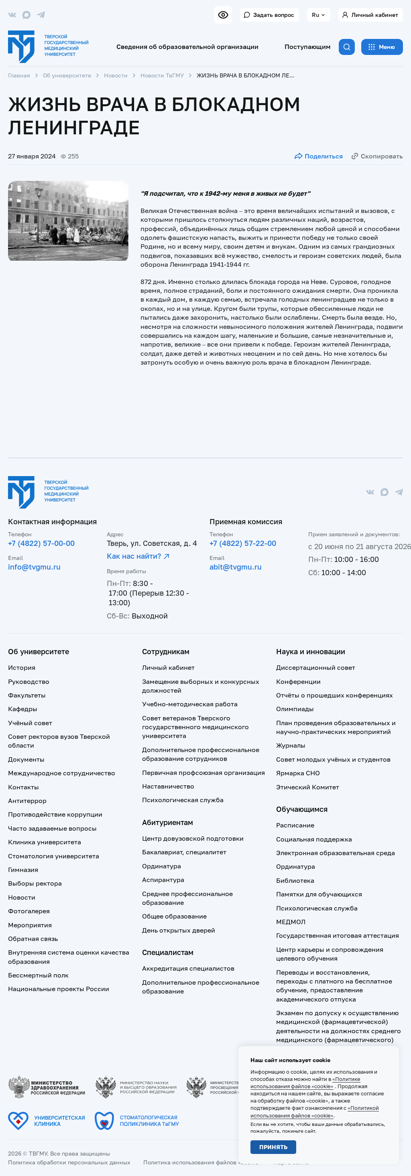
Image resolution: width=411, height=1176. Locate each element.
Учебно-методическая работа (190, 704)
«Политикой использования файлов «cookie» (314, 1111)
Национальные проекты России (58, 989)
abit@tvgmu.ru (236, 566)
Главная (19, 75)
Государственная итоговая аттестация (337, 935)
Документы (26, 759)
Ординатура (161, 866)
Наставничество (168, 786)
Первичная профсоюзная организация (203, 772)
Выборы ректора (35, 883)
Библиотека (295, 880)
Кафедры (22, 709)
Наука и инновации (310, 651)
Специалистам (167, 952)
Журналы (290, 745)
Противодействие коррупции (55, 814)
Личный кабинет (375, 14)
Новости (116, 75)
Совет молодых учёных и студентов (333, 759)
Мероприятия (30, 925)
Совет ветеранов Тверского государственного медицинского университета (195, 727)
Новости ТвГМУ (162, 75)
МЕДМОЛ (290, 922)
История (21, 667)
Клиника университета (44, 842)
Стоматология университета (53, 856)
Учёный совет (30, 723)
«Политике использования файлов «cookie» (305, 1082)
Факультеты (27, 695)
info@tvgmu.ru (34, 566)
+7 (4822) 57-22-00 (243, 543)
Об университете (67, 75)
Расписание (295, 825)
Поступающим (308, 47)
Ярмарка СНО (298, 773)
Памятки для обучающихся (319, 894)
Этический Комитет (307, 787)
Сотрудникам (165, 651)
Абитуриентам (167, 822)
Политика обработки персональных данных (69, 1162)
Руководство (28, 681)
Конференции (298, 681)
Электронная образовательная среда (335, 853)
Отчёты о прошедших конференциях (334, 695)
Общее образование (174, 916)
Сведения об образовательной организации (187, 47)
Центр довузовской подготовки (193, 838)
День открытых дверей (178, 930)
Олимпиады (295, 709)
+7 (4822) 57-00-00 (41, 543)
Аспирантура (163, 880)
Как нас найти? (134, 556)
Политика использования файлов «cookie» (202, 1162)
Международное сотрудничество (61, 773)
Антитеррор (27, 801)
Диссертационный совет (315, 667)
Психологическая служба (183, 800)
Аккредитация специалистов (188, 968)
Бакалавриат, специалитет (184, 852)
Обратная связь (33, 939)
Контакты (23, 787)
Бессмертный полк (38, 975)
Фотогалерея (29, 911)
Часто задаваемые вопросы (52, 828)
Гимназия (23, 870)
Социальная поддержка (314, 839)
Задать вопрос (273, 14)
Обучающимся (302, 809)
